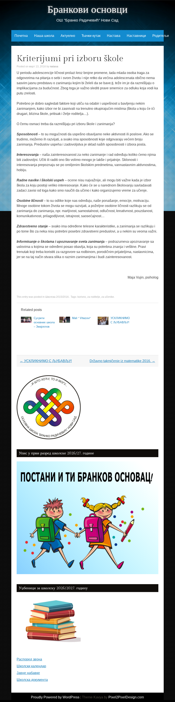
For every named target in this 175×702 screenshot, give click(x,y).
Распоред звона (29, 659)
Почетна (21, 36)
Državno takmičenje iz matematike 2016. (122, 361)
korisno (81, 296)
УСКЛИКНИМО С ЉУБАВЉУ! (120, 320)
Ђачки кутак (91, 36)
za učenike (107, 296)
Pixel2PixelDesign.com (126, 697)
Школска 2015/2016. (57, 296)
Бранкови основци (87, 10)
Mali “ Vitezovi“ (81, 318)
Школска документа (32, 680)
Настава (113, 36)
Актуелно (68, 36)
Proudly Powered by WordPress (55, 697)
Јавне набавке (28, 673)
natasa (54, 66)
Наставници (136, 36)
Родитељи (160, 36)
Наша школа (44, 36)
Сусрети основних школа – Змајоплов (44, 322)
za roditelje (93, 296)
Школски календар (31, 666)
